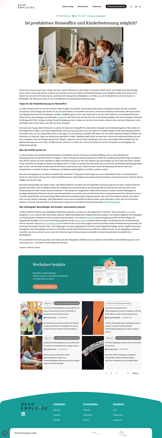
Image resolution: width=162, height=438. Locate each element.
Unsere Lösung (67, 6)
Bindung (47, 232)
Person (128, 212)
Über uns (57, 410)
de (136, 7)
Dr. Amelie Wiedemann (113, 317)
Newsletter (87, 415)
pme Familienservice (50, 223)
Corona (92, 16)
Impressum (117, 420)
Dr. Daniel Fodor (50, 317)
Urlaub (31, 214)
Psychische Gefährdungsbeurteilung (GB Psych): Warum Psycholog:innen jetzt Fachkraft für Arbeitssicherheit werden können (62, 311)
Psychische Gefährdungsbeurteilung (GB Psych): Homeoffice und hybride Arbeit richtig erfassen (62, 344)
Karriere (56, 415)
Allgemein (48, 303)
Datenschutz (118, 415)
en (140, 7)
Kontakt (56, 420)
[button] (5, 433)
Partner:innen (83, 6)
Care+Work (91, 217)
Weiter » (136, 373)
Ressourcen (96, 6)
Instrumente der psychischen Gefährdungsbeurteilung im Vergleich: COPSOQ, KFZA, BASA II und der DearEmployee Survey (123, 311)
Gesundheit (100, 16)
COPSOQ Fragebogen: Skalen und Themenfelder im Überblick (123, 344)
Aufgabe (60, 117)
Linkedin (86, 410)
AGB (115, 410)
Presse (86, 420)
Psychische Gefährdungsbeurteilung (67, 303)
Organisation (80, 220)
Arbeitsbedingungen (112, 202)
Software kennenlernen (116, 6)
